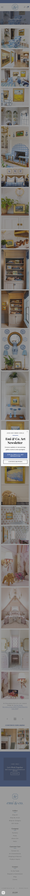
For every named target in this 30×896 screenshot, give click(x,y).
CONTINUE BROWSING (15, 461)
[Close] (27, 431)
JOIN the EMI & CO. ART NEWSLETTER (15, 455)
